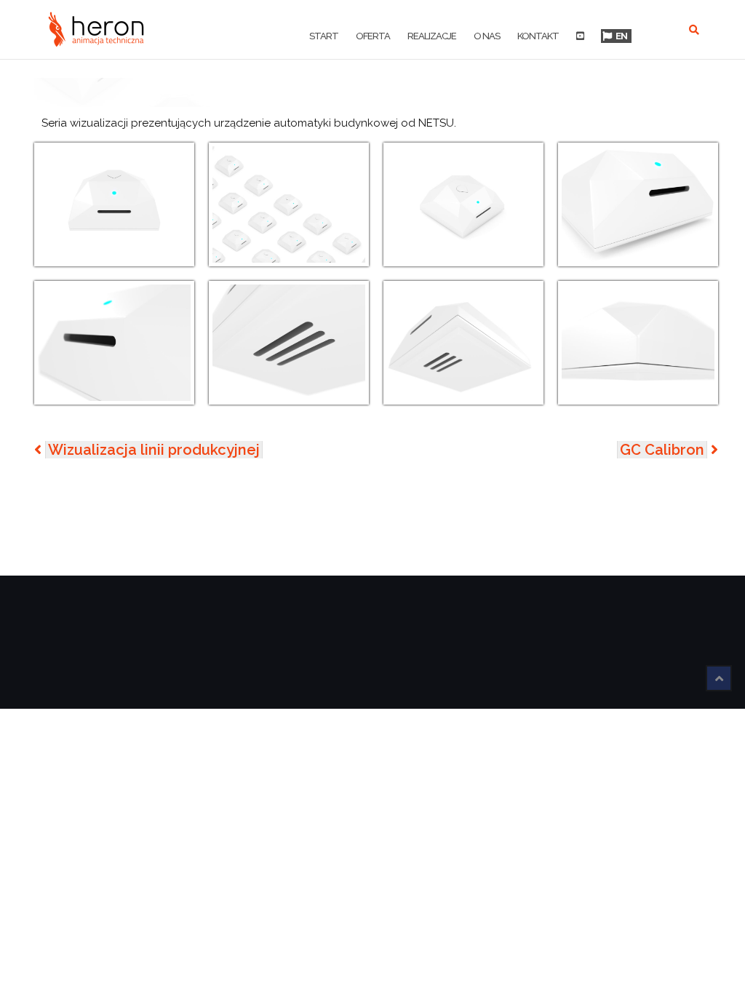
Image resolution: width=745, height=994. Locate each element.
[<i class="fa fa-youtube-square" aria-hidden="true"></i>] (579, 37)
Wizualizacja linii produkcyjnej (154, 449)
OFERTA (373, 36)
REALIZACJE (431, 36)
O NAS (487, 36)
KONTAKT (538, 36)
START (323, 36)
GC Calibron (662, 449)
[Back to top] (719, 678)
